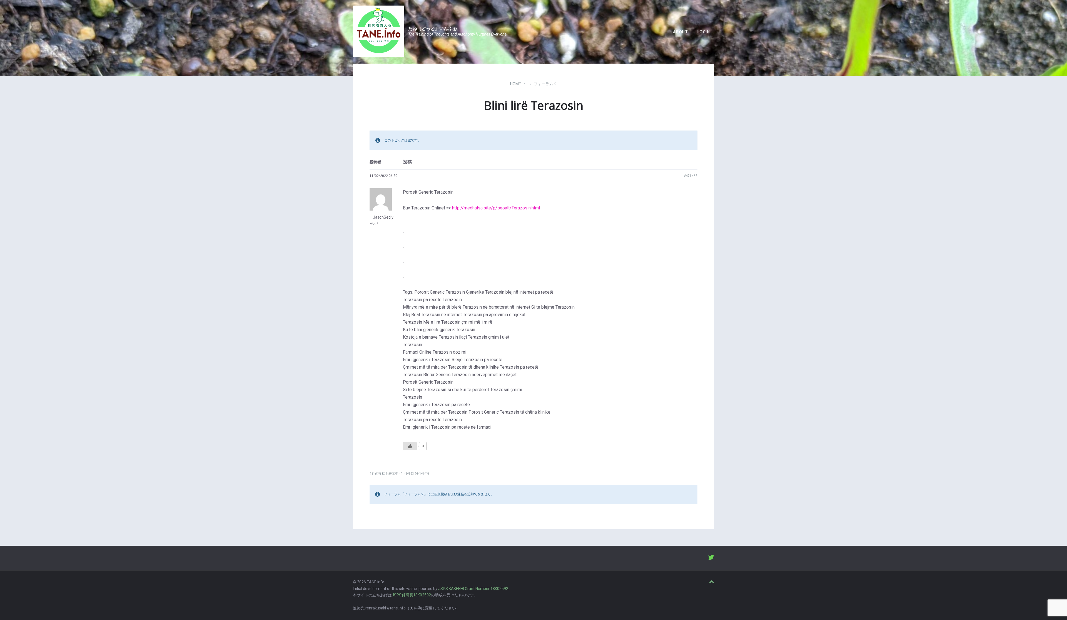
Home (515, 84)
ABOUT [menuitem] (680, 32)
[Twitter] (711, 558)
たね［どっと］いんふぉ (432, 28)
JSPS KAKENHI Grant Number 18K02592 (473, 588)
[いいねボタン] (410, 446)
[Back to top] (711, 582)
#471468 (690, 176)
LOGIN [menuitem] (703, 32)
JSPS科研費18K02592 (411, 595)
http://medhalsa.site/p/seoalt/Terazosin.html (496, 208)
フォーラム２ (545, 84)
